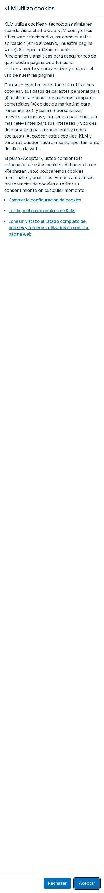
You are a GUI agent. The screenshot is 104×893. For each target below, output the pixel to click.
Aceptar (87, 883)
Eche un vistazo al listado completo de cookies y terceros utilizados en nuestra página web (49, 228)
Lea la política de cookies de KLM (42, 210)
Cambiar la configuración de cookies (45, 200)
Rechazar (57, 883)
